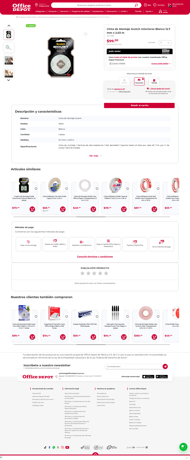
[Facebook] (49, 447)
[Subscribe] (165, 366)
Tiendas (138, 11)
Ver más (93, 156)
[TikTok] (45, 447)
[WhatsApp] (53, 447)
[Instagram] (62, 447)
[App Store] (148, 376)
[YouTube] (67, 447)
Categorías (39, 11)
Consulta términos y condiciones (95, 256)
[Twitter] (58, 447)
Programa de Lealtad (81, 11)
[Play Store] (162, 376)
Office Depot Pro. (125, 92)
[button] (8, 25)
